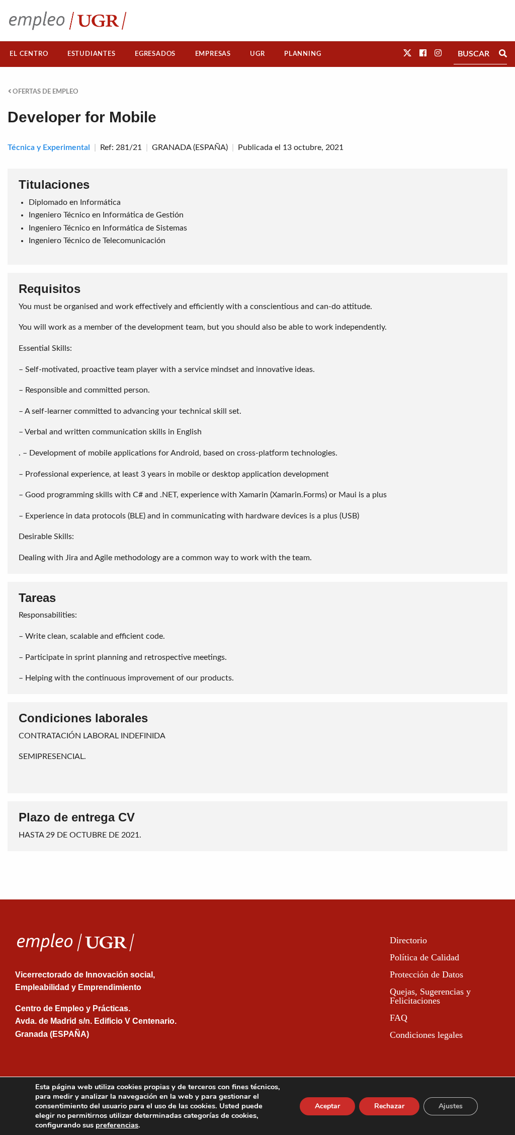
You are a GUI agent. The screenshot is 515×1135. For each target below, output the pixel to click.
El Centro (29, 54)
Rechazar (389, 1106)
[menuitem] (29, 54)
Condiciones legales (426, 1035)
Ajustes (451, 1106)
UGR (257, 54)
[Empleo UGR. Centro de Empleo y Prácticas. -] (67, 20)
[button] (407, 53)
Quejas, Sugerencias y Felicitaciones (430, 996)
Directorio (408, 940)
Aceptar (327, 1106)
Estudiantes (91, 54)
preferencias (117, 1124)
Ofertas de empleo (44, 92)
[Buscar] (503, 54)
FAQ (398, 1018)
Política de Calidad (424, 957)
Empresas (213, 54)
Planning (302, 54)
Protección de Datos (426, 974)
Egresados (155, 54)
